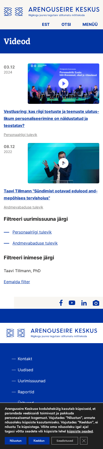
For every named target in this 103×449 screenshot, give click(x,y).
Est (46, 24)
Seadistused (64, 441)
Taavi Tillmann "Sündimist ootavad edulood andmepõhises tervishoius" (51, 194)
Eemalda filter (17, 281)
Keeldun (39, 441)
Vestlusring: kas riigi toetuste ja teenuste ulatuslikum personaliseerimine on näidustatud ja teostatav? (51, 118)
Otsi (66, 24)
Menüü (90, 24)
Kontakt (25, 358)
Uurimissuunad (32, 380)
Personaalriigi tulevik (20, 134)
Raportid (26, 391)
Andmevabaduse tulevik (23, 207)
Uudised (25, 369)
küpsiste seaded (80, 431)
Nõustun (16, 441)
